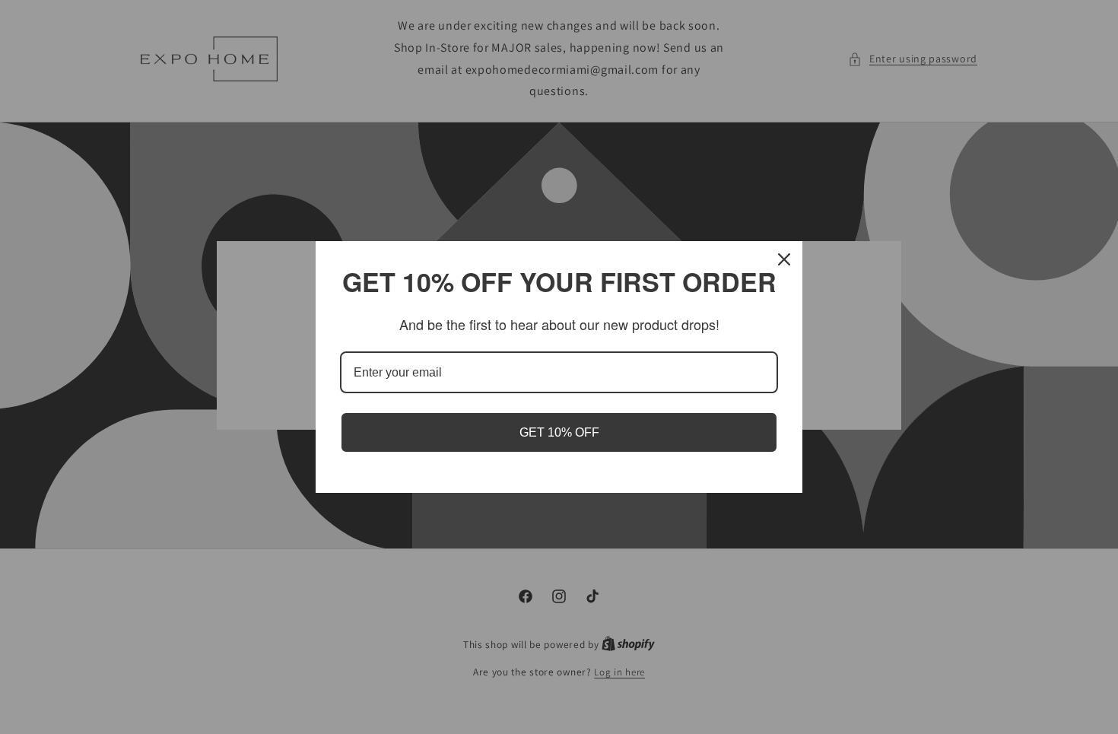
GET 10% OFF (559, 432)
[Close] (784, 259)
